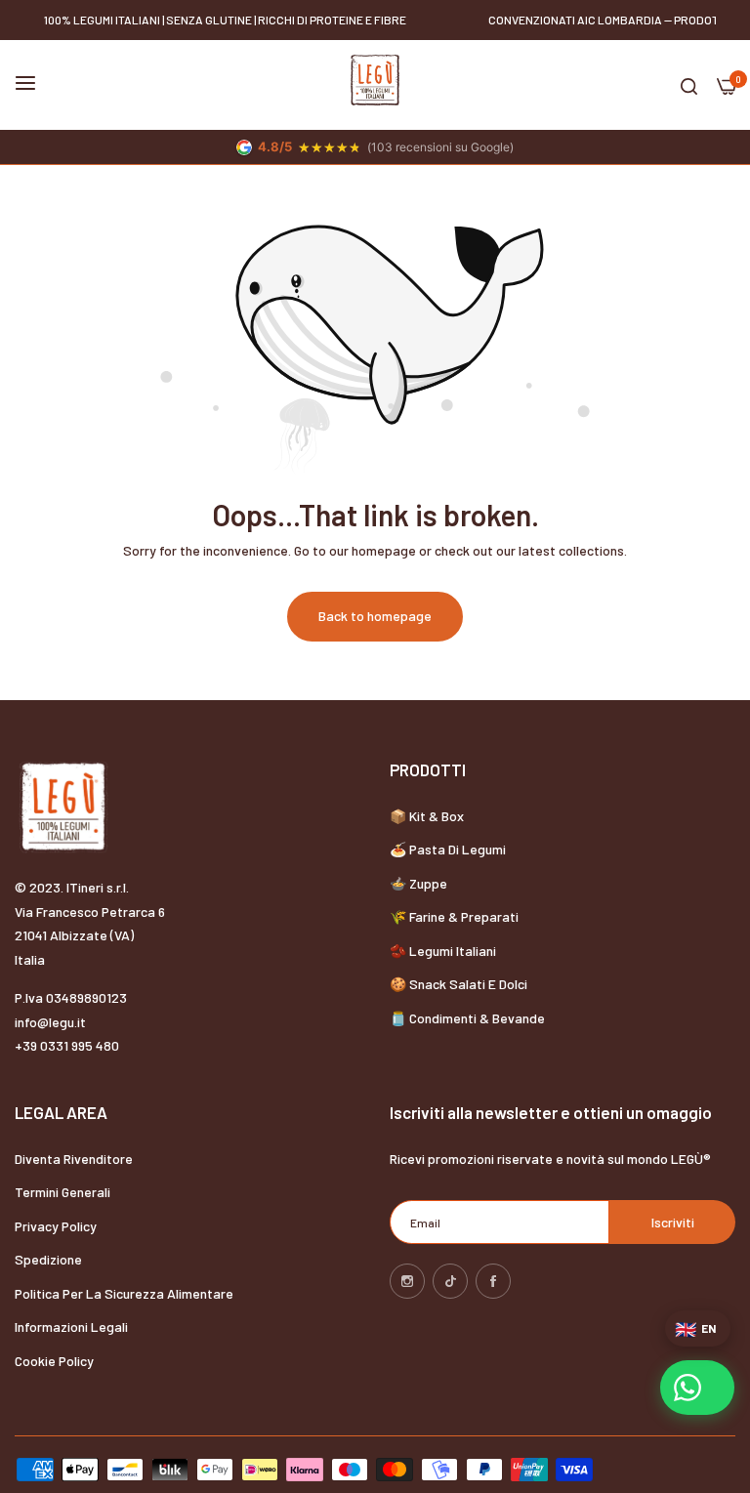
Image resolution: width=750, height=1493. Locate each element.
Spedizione (48, 1259)
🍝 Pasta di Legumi (448, 849)
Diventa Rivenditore (74, 1158)
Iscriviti (672, 1222)
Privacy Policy (56, 1226)
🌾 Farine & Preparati (454, 916)
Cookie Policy (54, 1360)
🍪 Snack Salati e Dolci (458, 983)
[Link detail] (407, 1281)
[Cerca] (689, 85)
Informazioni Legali (71, 1326)
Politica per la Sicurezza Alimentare (124, 1293)
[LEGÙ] (375, 80)
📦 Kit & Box (427, 816)
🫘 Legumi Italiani (443, 950)
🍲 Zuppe (418, 883)
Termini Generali (62, 1191)
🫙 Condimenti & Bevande (467, 1018)
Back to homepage (375, 615)
